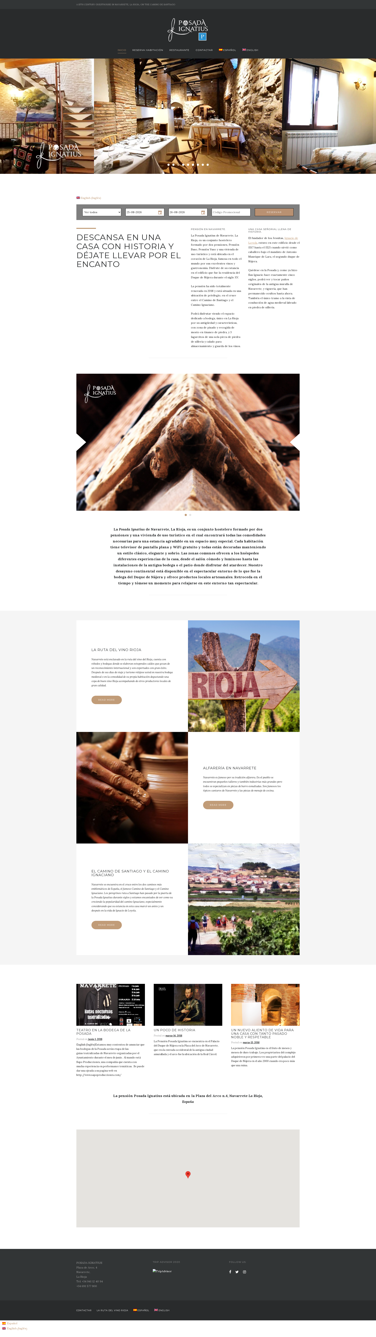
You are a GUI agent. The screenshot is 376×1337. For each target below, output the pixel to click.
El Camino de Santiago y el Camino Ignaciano (130, 873)
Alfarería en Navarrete (230, 768)
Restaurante (179, 50)
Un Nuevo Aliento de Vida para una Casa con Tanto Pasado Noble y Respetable (262, 1033)
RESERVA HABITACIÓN (147, 50)
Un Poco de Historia (174, 1030)
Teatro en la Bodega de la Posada (103, 1032)
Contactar (204, 50)
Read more (106, 699)
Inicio (122, 50)
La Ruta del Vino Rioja (116, 650)
